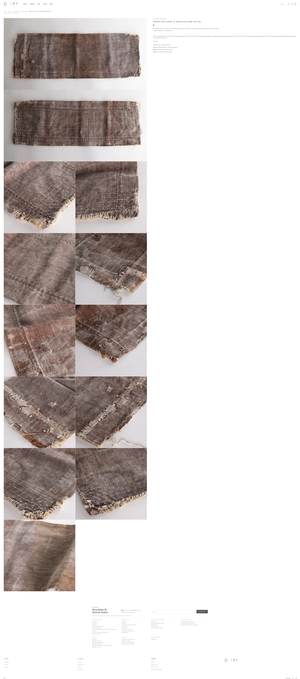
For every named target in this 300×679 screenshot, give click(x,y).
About (51, 4)
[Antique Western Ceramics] (194, 623)
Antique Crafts (157, 45)
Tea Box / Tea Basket (127, 629)
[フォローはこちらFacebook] (292, 678)
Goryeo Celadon (97, 633)
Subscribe (202, 611)
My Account (81, 664)
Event (38, 4)
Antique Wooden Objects (99, 642)
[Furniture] (126, 637)
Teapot (124, 623)
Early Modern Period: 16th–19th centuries (167, 47)
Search (6, 667)
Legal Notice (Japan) (156, 669)
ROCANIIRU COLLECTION (159, 18)
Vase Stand (125, 632)
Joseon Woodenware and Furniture (101, 632)
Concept (7, 662)
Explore (25, 4)
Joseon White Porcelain (99, 626)
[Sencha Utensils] (129, 619)
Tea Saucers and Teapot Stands (129, 624)
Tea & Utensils (16, 11)
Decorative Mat (24, 11)
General (95, 621)
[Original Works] (158, 637)
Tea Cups (125, 627)
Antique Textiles (166, 45)
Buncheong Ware (97, 627)
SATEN (154, 639)
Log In (79, 667)
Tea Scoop (125, 626)
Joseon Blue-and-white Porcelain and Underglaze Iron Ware (105, 630)
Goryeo (95, 624)
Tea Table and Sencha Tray (129, 630)
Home (5, 11)
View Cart (80, 669)
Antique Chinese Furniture (129, 642)
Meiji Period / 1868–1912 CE (165, 49)
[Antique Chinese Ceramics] (194, 621)
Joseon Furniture (126, 640)
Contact (7, 664)
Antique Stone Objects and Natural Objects (103, 645)
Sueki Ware (155, 624)
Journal (45, 4)
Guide (152, 662)
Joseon (95, 623)
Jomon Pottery (156, 626)
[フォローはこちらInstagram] (296, 678)
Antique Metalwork (98, 643)
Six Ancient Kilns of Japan (158, 623)
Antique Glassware (98, 640)
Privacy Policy (155, 667)
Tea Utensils (160, 51)
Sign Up (80, 662)
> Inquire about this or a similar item (162, 30)
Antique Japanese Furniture (129, 639)
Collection (32, 4)
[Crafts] (95, 637)
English (282, 4)
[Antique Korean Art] (101, 619)
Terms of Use (154, 664)
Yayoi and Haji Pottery (158, 627)
